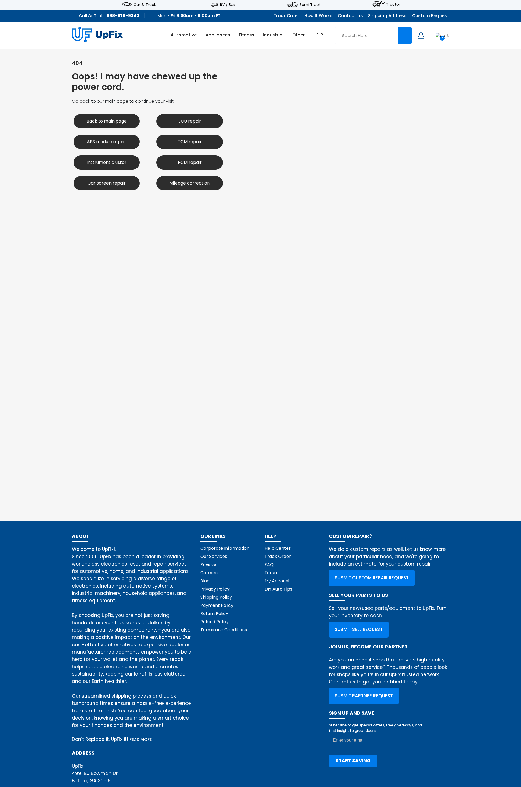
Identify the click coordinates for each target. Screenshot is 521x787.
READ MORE (140, 739)
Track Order (286, 15)
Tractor (393, 4)
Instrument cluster (106, 162)
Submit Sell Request (359, 629)
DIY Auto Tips (278, 589)
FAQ (269, 564)
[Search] (405, 35)
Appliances (217, 35)
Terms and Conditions (223, 630)
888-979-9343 (123, 15)
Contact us (350, 15)
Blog (204, 581)
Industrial (273, 35)
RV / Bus (227, 4)
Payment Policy (216, 605)
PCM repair (190, 162)
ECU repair (189, 121)
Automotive (184, 35)
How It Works (318, 15)
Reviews (208, 564)
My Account (277, 581)
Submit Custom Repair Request (372, 577)
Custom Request (430, 15)
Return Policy (214, 613)
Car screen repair (107, 183)
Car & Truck (145, 4)
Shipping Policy (216, 597)
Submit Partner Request (364, 695)
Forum (271, 573)
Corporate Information (224, 548)
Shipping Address (387, 15)
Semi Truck (310, 4)
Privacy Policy (215, 589)
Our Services (213, 556)
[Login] (421, 35)
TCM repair (190, 142)
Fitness (246, 35)
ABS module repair (106, 142)
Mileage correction (189, 183)
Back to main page (107, 121)
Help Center (278, 548)
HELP (318, 35)
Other (298, 35)
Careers (209, 573)
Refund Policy (214, 622)
